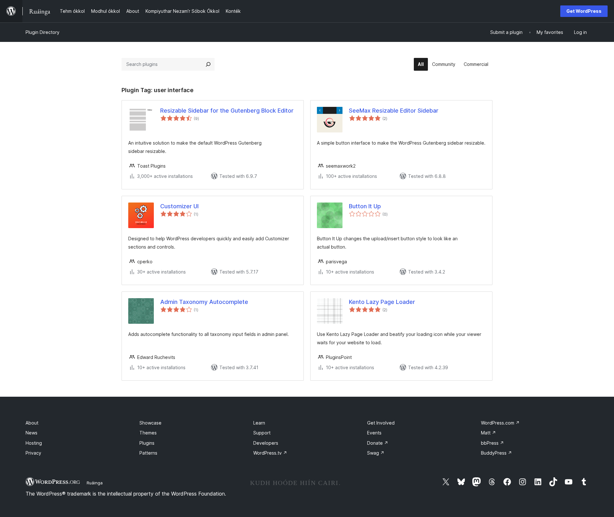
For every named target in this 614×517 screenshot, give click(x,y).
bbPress (492, 443)
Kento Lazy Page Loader (382, 301)
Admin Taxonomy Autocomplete (204, 301)
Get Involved (381, 423)
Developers (265, 443)
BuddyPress (496, 453)
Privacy (33, 453)
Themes (148, 432)
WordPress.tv (270, 453)
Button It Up (365, 206)
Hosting (34, 443)
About (32, 423)
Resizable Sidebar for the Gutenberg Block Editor (227, 110)
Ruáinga (95, 482)
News (31, 432)
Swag (375, 453)
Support (262, 432)
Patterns (148, 453)
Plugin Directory (42, 32)
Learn (259, 423)
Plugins (146, 443)
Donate (377, 443)
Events (374, 432)
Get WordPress (584, 11)
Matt (488, 432)
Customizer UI (179, 206)
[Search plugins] (208, 64)
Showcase (150, 423)
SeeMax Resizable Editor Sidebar (393, 110)
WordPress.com (500, 423)
